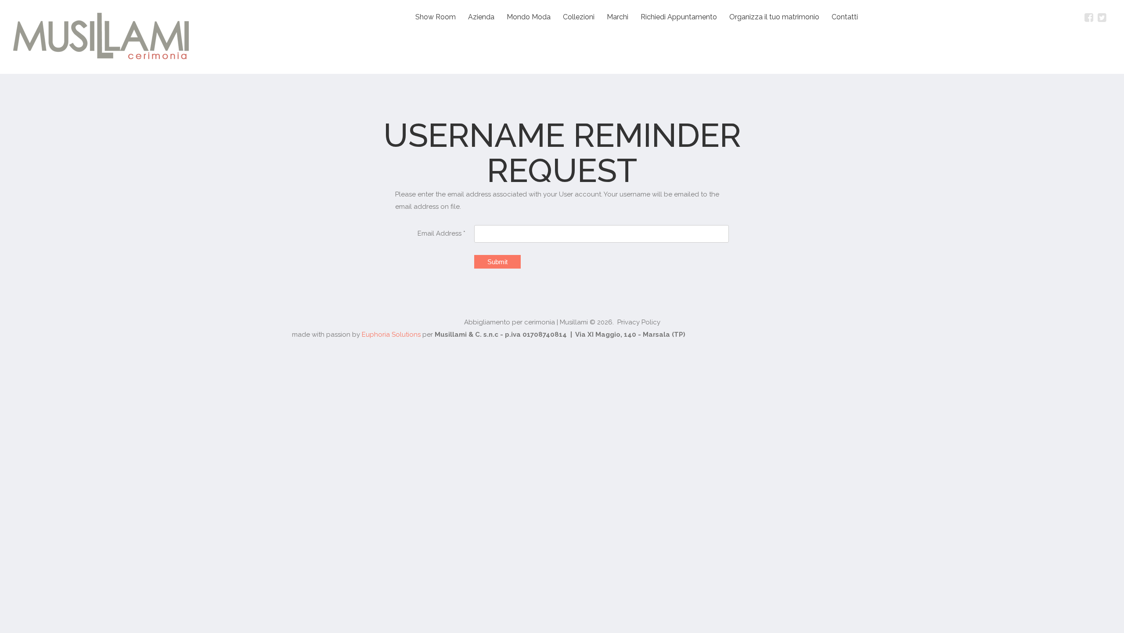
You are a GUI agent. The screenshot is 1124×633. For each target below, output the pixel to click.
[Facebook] (1088, 17)
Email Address (441, 233)
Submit (497, 262)
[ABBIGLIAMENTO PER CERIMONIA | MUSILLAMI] (101, 37)
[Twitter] (1102, 17)
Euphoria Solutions (391, 334)
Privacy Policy (638, 322)
